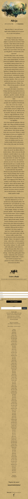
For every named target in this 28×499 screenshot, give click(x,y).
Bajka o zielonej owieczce (15, 323)
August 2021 (14, 369)
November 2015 (14, 461)
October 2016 (14, 444)
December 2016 (14, 441)
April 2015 (14, 472)
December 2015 (14, 459)
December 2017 (14, 422)
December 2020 (14, 378)
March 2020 (14, 385)
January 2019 (14, 402)
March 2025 (14, 333)
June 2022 (14, 357)
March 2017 (14, 436)
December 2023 (14, 341)
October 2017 (14, 425)
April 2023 (14, 347)
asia (8, 323)
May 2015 (14, 470)
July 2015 (14, 467)
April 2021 (14, 372)
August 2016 (14, 447)
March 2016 (14, 455)
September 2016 (14, 445)
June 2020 (14, 382)
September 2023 (14, 344)
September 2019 (14, 392)
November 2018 (14, 405)
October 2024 (14, 340)
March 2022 (14, 360)
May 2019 (14, 395)
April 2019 (14, 397)
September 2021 (14, 368)
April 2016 (14, 453)
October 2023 (14, 343)
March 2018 (14, 417)
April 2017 (14, 434)
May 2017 (14, 433)
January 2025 (14, 335)
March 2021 (14, 374)
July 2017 (14, 430)
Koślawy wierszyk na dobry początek (14, 314)
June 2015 (14, 469)
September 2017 (14, 427)
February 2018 (14, 419)
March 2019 (14, 399)
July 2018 (14, 411)
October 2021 (14, 366)
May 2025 (14, 330)
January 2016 (14, 458)
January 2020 (14, 388)
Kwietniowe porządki (14, 319)
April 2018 (14, 416)
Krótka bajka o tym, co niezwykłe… (14, 316)
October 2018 (14, 406)
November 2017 (14, 424)
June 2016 (14, 450)
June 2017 (14, 431)
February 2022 (14, 361)
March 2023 (14, 349)
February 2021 (14, 375)
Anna (9, 326)
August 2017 (14, 428)
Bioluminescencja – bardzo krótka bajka (14, 313)
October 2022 (14, 354)
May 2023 (14, 346)
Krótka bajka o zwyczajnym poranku (14, 317)
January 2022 (14, 363)
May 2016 (14, 451)
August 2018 (14, 409)
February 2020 (14, 386)
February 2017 (14, 438)
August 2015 (14, 465)
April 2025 (14, 332)
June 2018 (14, 413)
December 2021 (14, 364)
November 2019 (14, 389)
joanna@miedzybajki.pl (14, 485)
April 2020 (14, 383)
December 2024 (14, 336)
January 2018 (14, 420)
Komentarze (19, 23)
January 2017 (14, 439)
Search (14, 306)
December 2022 (14, 352)
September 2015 (14, 464)
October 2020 (14, 380)
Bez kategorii (14, 476)
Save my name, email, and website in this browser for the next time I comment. (13, 300)
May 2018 (14, 414)
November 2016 (14, 442)
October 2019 (14, 391)
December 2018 (14, 403)
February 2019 (14, 400)
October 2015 (14, 462)
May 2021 (14, 371)
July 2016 (14, 448)
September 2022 (14, 355)
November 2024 (14, 338)
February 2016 (14, 456)
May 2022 (14, 358)
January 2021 (14, 377)
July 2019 (14, 394)
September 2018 (14, 408)
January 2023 (14, 350)
